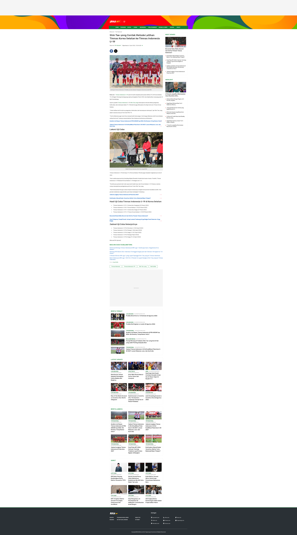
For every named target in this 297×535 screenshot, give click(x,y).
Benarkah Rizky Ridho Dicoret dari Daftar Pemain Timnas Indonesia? (129, 216)
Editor (114, 262)
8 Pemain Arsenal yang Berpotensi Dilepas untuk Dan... (175, 112)
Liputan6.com (156, 517)
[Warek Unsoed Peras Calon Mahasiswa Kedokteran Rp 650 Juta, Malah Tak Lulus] (136, 467)
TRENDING (123, 27)
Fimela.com (167, 520)
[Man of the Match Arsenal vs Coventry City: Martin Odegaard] (119, 387)
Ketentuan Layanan (122, 519)
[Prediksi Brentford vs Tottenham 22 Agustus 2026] (117, 316)
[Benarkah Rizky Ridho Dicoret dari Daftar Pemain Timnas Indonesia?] (175, 42)
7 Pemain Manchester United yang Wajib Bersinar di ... (175, 108)
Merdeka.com (156, 523)
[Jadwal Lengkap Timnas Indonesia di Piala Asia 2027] (119, 439)
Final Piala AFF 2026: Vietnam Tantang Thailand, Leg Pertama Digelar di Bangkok (176, 61)
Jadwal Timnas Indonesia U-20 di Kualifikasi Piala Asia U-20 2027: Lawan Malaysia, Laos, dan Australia (135, 125)
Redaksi (112, 519)
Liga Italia (131, 371)
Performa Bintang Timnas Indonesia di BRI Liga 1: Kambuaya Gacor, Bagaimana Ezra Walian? (134, 248)
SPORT (178, 27)
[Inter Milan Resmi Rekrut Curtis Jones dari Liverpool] (136, 366)
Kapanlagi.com (180, 520)
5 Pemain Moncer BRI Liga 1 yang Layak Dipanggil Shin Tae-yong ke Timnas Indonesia (135, 255)
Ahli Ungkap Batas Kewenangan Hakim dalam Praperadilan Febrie (154, 500)
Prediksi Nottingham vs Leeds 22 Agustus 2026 (140, 324)
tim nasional (115, 421)
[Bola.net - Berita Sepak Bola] (118, 21)
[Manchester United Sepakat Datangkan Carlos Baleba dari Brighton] (119, 366)
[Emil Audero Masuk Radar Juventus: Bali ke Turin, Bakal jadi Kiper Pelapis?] (154, 439)
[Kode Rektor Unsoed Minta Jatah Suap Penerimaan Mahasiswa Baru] (154, 467)
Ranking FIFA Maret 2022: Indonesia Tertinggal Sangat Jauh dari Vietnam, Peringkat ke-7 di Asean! (136, 252)
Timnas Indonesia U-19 (121, 94)
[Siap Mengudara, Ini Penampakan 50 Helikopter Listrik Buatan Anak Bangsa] (136, 489)
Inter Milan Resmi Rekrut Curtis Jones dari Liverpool (135, 376)
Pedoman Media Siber (123, 517)
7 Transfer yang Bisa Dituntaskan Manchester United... (175, 126)
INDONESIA (143, 27)
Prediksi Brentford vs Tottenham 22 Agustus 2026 (141, 316)
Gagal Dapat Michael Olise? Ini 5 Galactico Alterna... (174, 104)
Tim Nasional (118, 31)
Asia (147, 371)
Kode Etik (137, 517)
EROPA (129, 27)
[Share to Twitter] (115, 51)
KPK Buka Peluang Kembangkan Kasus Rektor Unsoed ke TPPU (118, 478)
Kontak (112, 517)
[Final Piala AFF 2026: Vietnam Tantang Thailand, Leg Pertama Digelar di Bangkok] (136, 439)
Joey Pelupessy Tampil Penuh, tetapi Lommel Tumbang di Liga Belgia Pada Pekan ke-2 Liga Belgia (135, 220)
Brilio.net (155, 520)
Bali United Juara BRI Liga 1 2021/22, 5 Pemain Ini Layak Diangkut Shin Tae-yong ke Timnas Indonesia (136, 258)
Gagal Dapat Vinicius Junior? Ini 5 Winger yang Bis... (175, 121)
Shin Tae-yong (134, 102)
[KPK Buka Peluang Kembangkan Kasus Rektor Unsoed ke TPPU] (119, 467)
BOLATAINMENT (152, 27)
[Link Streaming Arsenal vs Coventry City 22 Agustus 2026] (154, 387)
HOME (117, 27)
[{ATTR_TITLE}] (175, 87)
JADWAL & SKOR (163, 27)
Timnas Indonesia (122, 102)
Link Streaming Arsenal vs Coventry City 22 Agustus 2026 (154, 397)
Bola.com (167, 517)
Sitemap (137, 519)
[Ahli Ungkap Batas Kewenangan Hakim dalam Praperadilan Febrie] (154, 489)
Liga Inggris (129, 314)
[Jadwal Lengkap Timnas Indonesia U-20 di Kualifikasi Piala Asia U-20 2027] (154, 415)
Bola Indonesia (130, 339)
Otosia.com (167, 523)
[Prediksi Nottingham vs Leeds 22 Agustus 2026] (117, 325)
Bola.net (112, 31)
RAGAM (172, 27)
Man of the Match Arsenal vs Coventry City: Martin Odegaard (119, 397)
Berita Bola (153, 266)
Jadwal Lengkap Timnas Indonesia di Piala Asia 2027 (124, 194)
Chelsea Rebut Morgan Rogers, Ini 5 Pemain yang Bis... (175, 99)
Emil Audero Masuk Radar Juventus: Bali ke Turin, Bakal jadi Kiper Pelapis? (130, 198)
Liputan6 (113, 473)
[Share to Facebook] (111, 51)
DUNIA (135, 27)
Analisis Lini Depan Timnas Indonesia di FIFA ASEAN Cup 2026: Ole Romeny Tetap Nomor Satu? (136, 121)
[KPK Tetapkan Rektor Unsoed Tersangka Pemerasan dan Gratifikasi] (119, 489)
